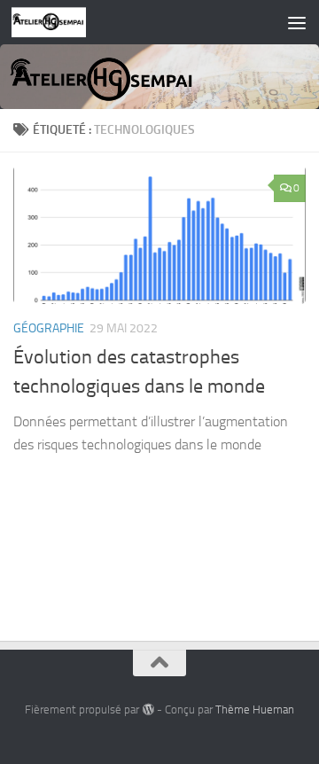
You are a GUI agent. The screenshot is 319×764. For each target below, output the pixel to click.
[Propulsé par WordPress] (147, 709)
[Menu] (297, 22)
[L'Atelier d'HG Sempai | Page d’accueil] (62, 22)
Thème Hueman (254, 709)
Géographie (48, 328)
